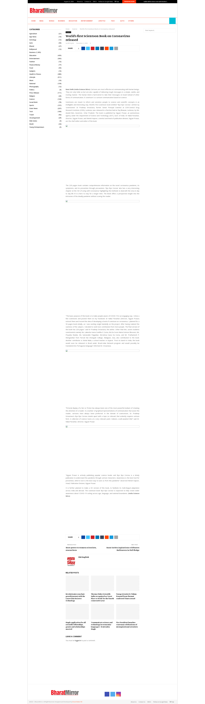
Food (31, 68)
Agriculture (33, 34)
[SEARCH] (173, 30)
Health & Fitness (35, 74)
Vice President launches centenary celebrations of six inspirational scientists (127, 624)
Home (33, 21)
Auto (122, 21)
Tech (113, 21)
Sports (31, 105)
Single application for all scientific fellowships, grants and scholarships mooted (76, 625)
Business (61, 21)
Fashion (32, 62)
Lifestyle (101, 21)
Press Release (34, 93)
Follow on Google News (105, 1)
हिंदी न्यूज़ (117, 1)
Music (31, 80)
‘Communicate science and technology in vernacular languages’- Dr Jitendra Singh (102, 625)
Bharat (31, 46)
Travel (31, 115)
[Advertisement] (137, 10)
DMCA (95, 1)
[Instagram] (167, 21)
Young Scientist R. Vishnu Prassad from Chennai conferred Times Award (126, 596)
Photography (34, 87)
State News (33, 108)
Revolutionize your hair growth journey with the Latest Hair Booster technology (75, 597)
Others (131, 21)
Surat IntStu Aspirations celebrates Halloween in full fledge (122, 548)
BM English (71, 43)
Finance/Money (34, 65)
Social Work (33, 102)
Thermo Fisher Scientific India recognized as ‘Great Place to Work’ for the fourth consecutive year (102, 597)
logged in (78, 640)
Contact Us (87, 1)
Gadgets (32, 71)
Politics (31, 90)
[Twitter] (164, 21)
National (32, 83)
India (41, 21)
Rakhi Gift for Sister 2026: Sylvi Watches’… (156, 1)
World (51, 21)
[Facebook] (162, 21)
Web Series (33, 121)
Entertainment (87, 21)
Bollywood (33, 49)
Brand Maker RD (77, 702)
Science (68, 32)
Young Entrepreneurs (36, 127)
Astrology (32, 40)
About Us (80, 1)
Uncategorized (34, 118)
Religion (32, 96)
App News (32, 37)
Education (73, 21)
